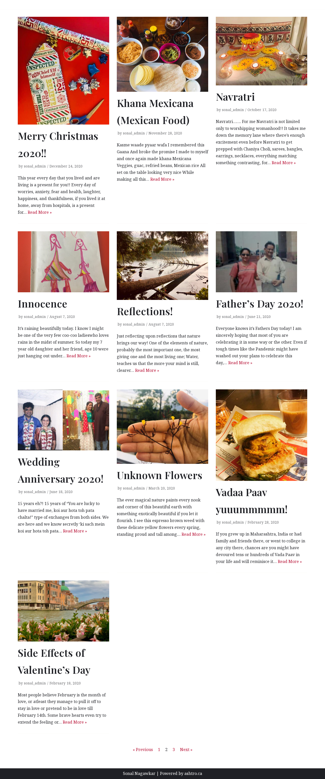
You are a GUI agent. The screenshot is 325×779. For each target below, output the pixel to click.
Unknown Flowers (159, 475)
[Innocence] (63, 261)
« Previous (143, 749)
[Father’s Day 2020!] (261, 261)
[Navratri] (261, 51)
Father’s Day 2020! (259, 303)
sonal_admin (35, 166)
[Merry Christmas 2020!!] (63, 71)
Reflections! (145, 311)
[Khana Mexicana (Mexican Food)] (162, 54)
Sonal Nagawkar (139, 773)
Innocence (42, 303)
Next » (186, 749)
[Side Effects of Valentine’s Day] (63, 611)
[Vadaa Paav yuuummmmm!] (261, 435)
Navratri (235, 96)
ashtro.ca (193, 773)
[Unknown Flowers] (162, 426)
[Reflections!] (162, 265)
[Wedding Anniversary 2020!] (63, 419)
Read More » (40, 212)
